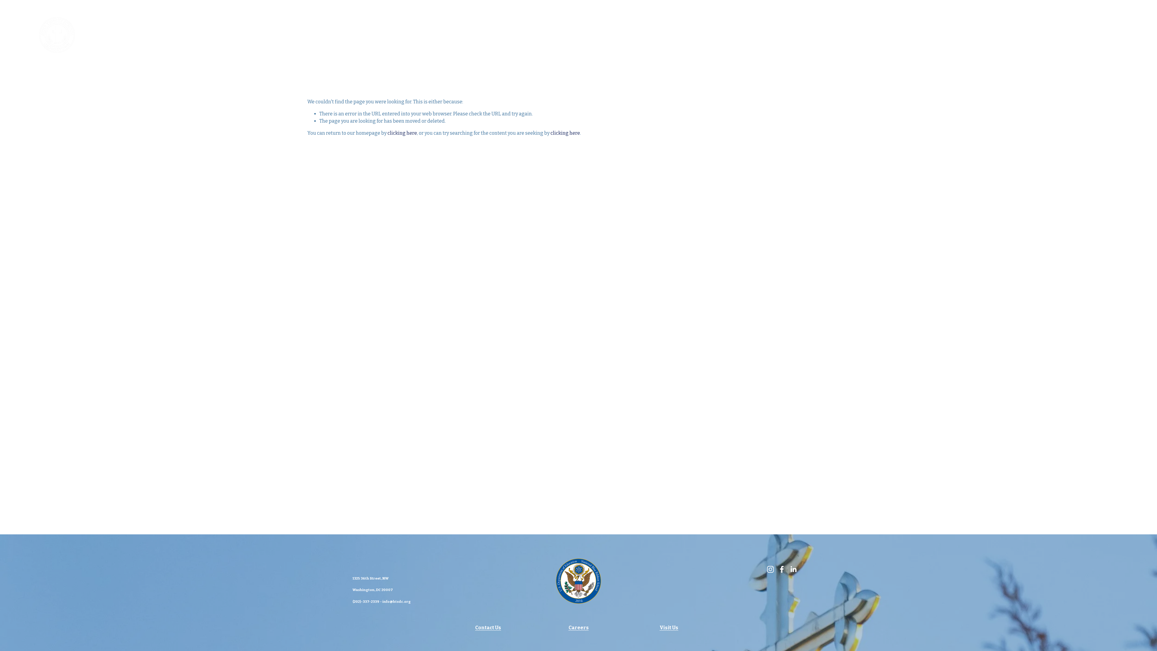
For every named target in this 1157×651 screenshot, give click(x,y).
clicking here (402, 133)
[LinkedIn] (1119, 35)
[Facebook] (1096, 35)
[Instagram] (1073, 35)
